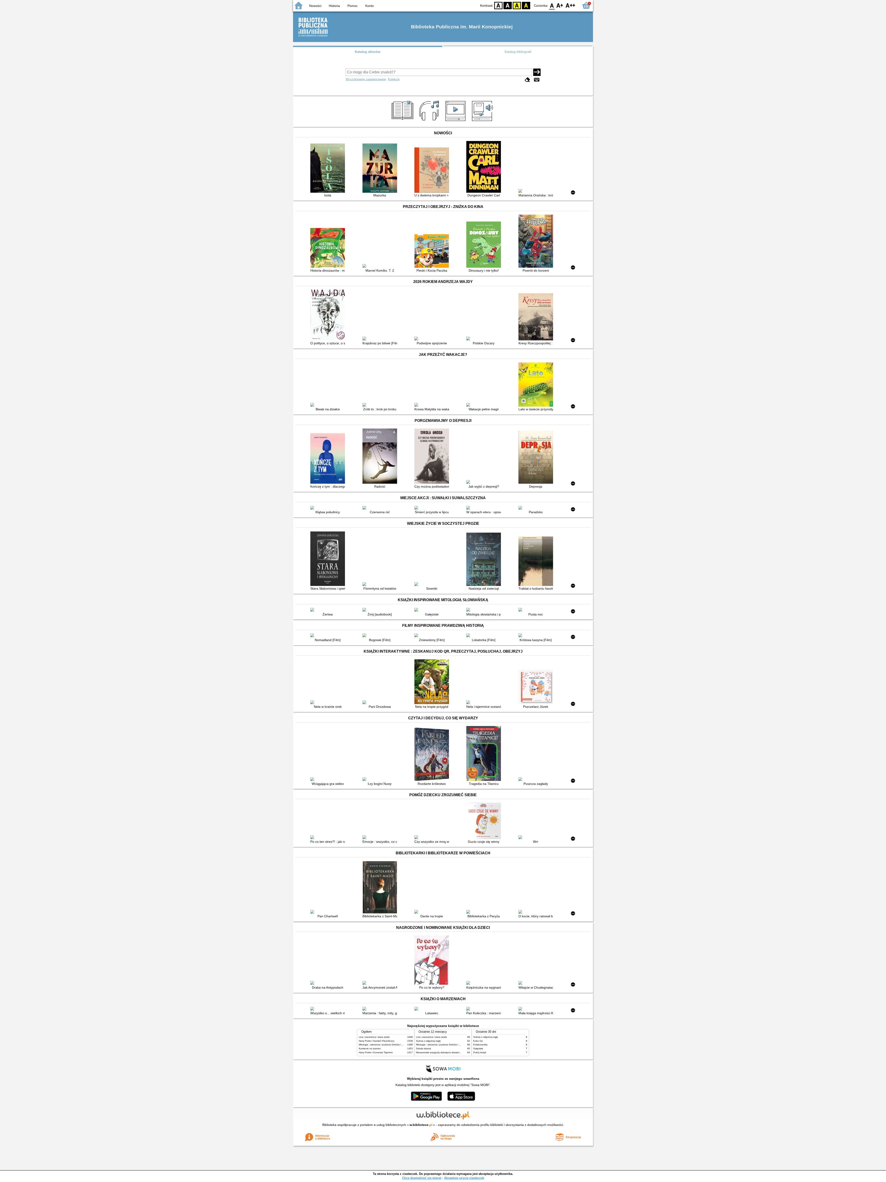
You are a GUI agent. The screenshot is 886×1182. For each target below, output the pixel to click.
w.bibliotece (421, 1125)
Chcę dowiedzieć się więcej (421, 1178)
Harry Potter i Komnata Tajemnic (376, 1052)
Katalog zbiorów (367, 52)
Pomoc (352, 6)
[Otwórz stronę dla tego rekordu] (328, 169)
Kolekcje (394, 79)
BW (508, 5)
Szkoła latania (423, 1048)
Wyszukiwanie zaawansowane (366, 79)
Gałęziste (478, 1048)
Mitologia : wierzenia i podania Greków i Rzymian (384, 1044)
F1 (560, 5)
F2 (570, 5)
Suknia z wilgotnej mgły (428, 1041)
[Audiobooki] (482, 121)
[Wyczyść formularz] (527, 80)
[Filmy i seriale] (456, 121)
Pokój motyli (479, 1052)
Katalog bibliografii (518, 52)
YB (516, 5)
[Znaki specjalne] (536, 80)
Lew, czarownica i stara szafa (374, 1037)
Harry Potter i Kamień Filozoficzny (376, 1041)
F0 (552, 5)
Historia (334, 6)
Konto (369, 6)
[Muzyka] (429, 121)
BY (526, 5)
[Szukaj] (537, 72)
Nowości (315, 6)
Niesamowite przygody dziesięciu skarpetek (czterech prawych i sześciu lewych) (458, 1052)
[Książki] (403, 121)
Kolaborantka (480, 1044)
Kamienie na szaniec (370, 1048)
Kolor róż (478, 1041)
